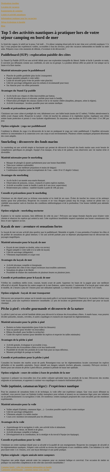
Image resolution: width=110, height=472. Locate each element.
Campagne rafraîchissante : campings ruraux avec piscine (25, 469)
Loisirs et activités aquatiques (13, 14)
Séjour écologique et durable (13, 22)
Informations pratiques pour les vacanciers (19, 18)
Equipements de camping (11, 11)
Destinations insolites (10, 3)
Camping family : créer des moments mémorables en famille (26, 467)
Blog (3, 26)
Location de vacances (10, 7)
